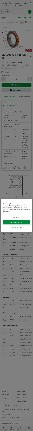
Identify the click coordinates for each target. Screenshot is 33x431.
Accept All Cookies (16, 222)
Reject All (16, 217)
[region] (16, 215)
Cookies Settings (16, 227)
